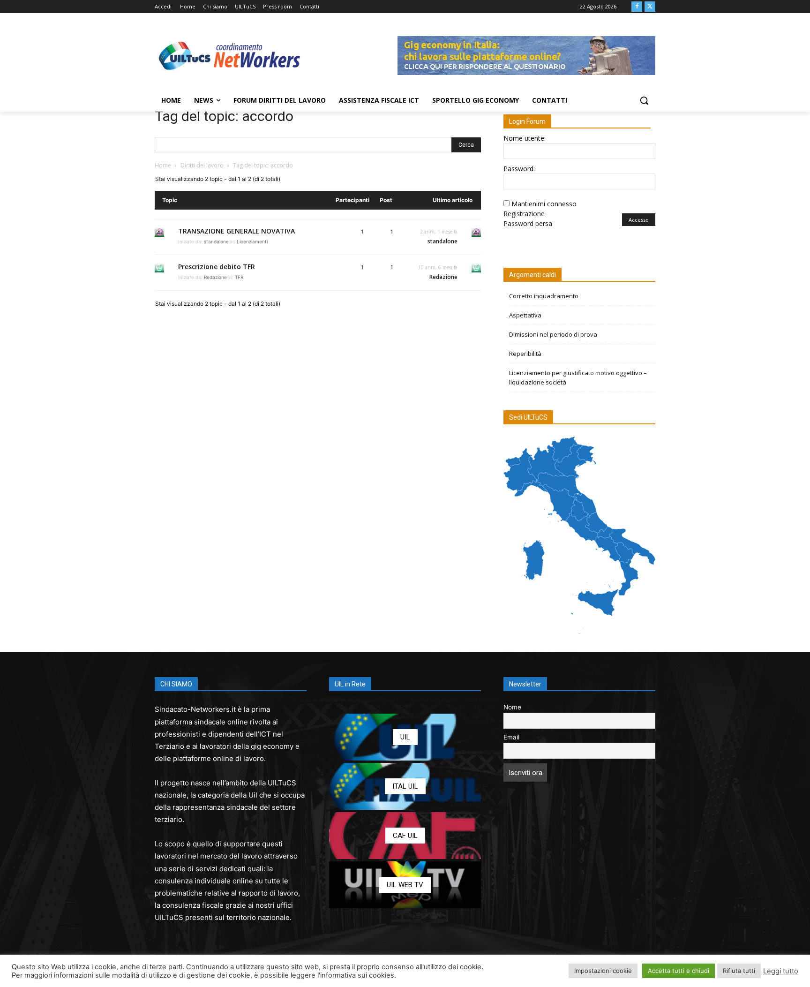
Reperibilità (525, 353)
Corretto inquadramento (543, 296)
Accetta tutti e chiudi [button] (678, 970)
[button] (644, 100)
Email (511, 737)
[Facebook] (636, 6)
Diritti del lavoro (202, 165)
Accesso (639, 219)
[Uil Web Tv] (405, 884)
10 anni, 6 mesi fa (438, 267)
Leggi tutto (780, 971)
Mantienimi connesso (544, 203)
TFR (239, 277)
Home (163, 165)
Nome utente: (524, 138)
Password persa (527, 223)
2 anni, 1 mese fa (439, 231)
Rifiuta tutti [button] (739, 970)
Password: (519, 168)
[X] (650, 6)
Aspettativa (525, 315)
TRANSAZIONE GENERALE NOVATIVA (236, 230)
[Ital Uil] (405, 786)
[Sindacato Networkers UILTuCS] (230, 55)
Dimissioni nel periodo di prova (553, 334)
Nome (512, 707)
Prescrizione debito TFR (216, 266)
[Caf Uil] (405, 835)
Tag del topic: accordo (224, 116)
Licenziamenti (252, 241)
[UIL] (405, 737)
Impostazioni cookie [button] (603, 970)
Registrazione (524, 213)
